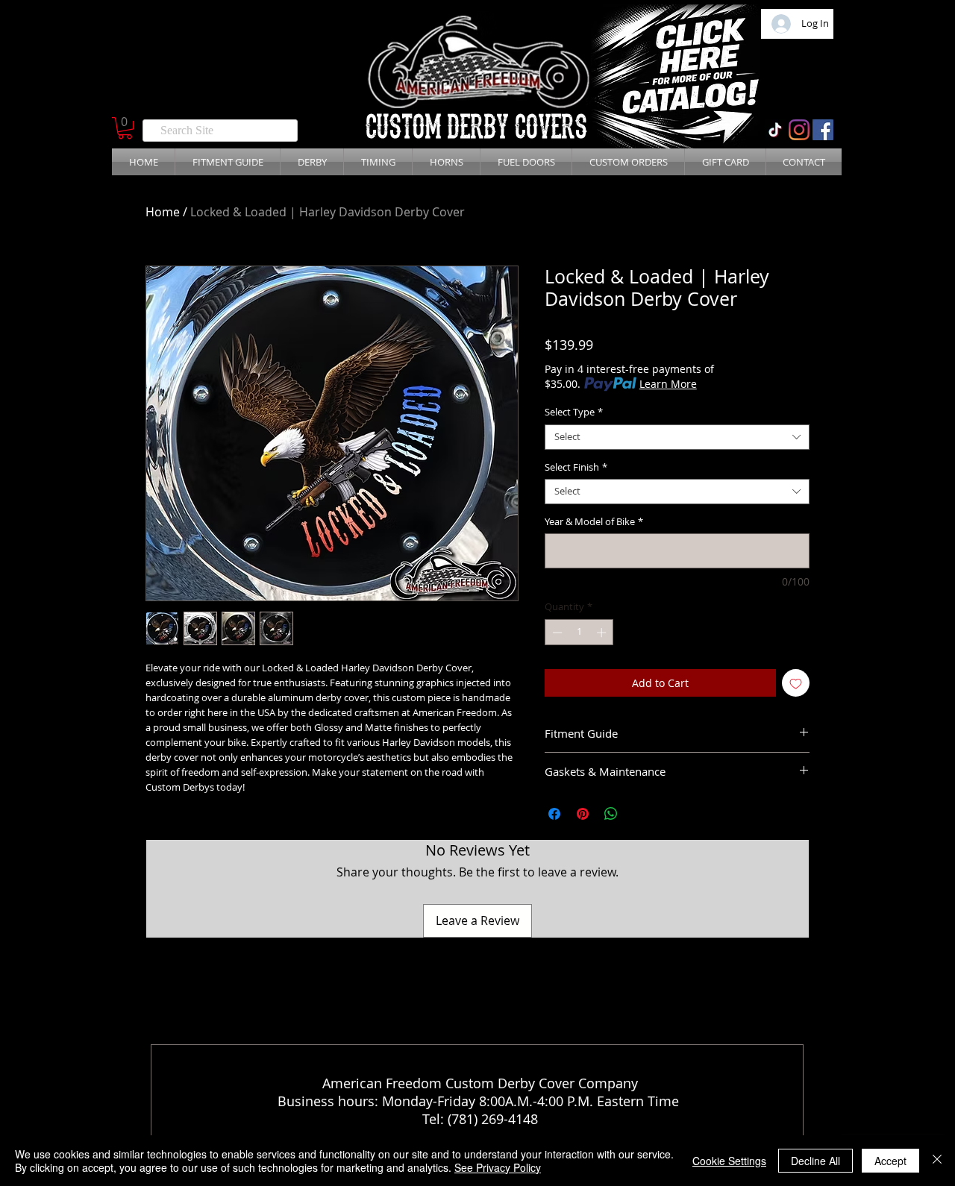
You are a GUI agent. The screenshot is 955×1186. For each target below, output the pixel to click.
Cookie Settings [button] (729, 1160)
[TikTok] (775, 129)
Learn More (668, 384)
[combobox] (677, 437)
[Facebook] (822, 129)
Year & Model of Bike (594, 522)
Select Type (574, 412)
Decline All (815, 1160)
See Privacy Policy (497, 1167)
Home (162, 212)
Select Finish (576, 468)
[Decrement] (556, 632)
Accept (890, 1160)
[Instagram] (799, 129)
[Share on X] (639, 814)
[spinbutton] (579, 632)
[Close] (937, 1160)
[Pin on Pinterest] (583, 814)
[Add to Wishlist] (796, 683)
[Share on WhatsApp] (611, 814)
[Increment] (603, 632)
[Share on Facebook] (554, 814)
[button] (125, 128)
